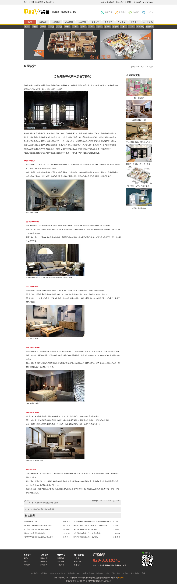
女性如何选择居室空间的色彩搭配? (43, 509)
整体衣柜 (62, 573)
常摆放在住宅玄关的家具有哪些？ (35, 533)
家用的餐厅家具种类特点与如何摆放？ (86, 537)
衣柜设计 (82, 22)
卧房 (35, 27)
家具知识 (43, 558)
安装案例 (121, 22)
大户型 (59, 27)
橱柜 (67, 27)
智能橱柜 (149, 27)
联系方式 (77, 565)
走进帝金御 (148, 22)
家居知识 (95, 22)
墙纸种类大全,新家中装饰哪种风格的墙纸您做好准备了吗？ (93, 521)
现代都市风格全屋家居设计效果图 (85, 529)
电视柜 (107, 27)
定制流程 (60, 558)
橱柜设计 (69, 22)
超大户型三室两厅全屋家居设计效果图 (37, 529)
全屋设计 (56, 22)
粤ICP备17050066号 (79, 581)
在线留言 (60, 565)
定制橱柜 (52, 573)
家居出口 (135, 22)
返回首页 (114, 578)
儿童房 (43, 27)
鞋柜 (99, 27)
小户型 (51, 27)
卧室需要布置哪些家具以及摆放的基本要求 (38, 537)
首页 (30, 22)
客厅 (27, 27)
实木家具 (140, 27)
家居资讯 (108, 22)
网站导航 (121, 578)
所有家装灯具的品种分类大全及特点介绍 (38, 525)
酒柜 (83, 27)
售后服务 (60, 561)
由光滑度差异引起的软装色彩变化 (46, 503)
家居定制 (43, 22)
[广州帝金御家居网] (36, 12)
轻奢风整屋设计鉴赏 (31, 521)
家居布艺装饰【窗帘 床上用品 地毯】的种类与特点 (90, 525)
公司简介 (77, 558)
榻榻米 (115, 27)
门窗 (131, 27)
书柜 (91, 27)
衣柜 (75, 27)
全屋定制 (43, 573)
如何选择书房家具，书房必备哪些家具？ (87, 533)
